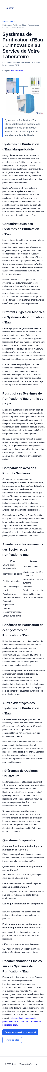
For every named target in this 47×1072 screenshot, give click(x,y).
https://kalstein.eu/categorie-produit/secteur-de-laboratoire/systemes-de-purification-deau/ (22, 1021)
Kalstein (9, 8)
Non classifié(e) (17, 71)
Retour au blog (12, 1040)
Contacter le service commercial (20, 1032)
